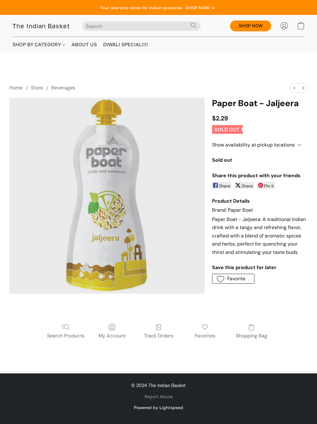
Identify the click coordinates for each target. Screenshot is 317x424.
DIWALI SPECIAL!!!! (125, 44)
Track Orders (158, 335)
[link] (201, 7)
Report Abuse (159, 396)
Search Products (66, 335)
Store (37, 87)
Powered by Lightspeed (158, 407)
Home (16, 87)
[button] (41, 26)
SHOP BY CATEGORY (37, 44)
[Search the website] (193, 25)
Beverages (63, 87)
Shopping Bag (251, 335)
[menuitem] (294, 87)
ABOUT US (84, 44)
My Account (112, 335)
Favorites (205, 335)
